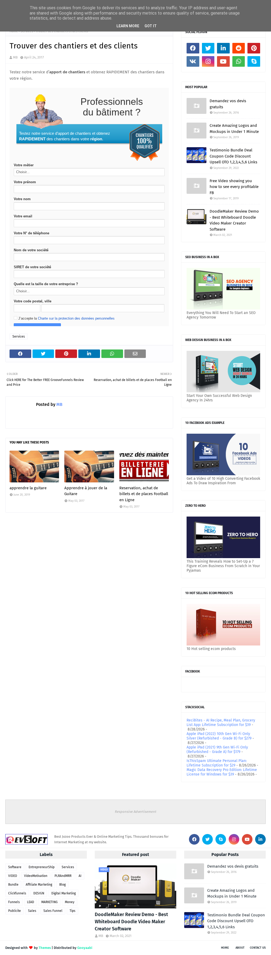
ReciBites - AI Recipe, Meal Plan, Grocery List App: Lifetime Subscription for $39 (221, 722)
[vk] (193, 61)
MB (15, 57)
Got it (150, 26)
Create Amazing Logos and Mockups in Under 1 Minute (234, 128)
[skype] (253, 61)
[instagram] (208, 61)
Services (18, 336)
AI (80, 876)
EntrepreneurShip (42, 867)
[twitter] (208, 48)
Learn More (127, 26)
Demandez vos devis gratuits (228, 103)
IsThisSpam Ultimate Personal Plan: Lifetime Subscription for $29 (217, 763)
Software (14, 867)
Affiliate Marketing (39, 884)
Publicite (14, 911)
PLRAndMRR (63, 876)
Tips (72, 911)
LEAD (30, 902)
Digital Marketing (63, 893)
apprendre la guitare (28, 488)
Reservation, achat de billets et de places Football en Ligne (143, 494)
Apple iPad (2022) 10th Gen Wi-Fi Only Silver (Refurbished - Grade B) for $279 (219, 736)
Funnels (14, 902)
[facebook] (193, 48)
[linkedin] (223, 48)
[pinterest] (253, 48)
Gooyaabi (84, 948)
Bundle (13, 884)
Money (69, 902)
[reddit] (238, 48)
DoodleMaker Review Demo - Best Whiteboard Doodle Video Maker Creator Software (234, 220)
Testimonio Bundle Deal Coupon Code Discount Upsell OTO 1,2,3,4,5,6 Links (233, 156)
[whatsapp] (238, 61)
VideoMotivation (35, 876)
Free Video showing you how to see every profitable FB (234, 186)
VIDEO (12, 876)
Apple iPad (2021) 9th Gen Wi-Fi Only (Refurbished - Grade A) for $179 (217, 749)
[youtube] (223, 61)
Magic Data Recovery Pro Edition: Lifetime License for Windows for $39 (222, 772)
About (240, 947)
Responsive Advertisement (135, 812)
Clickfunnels (17, 893)
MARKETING (49, 902)
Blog (62, 884)
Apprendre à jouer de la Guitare (85, 491)
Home (225, 947)
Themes (45, 948)
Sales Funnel (52, 911)
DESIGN (38, 893)
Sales (32, 911)
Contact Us (258, 947)
